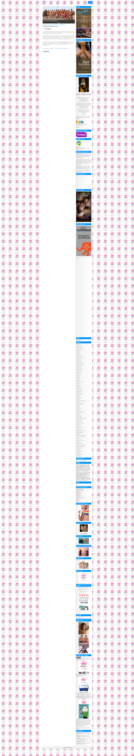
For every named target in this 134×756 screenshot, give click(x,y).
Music (78, 413)
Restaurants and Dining (61, 24)
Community (78, 369)
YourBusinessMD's (79, 676)
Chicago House (78, 493)
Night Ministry (78, 499)
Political (78, 426)
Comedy (78, 367)
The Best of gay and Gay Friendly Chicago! (50, 20)
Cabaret (78, 467)
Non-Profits (53, 24)
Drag (77, 380)
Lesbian (78, 408)
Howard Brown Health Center (80, 497)
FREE (78, 386)
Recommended (79, 432)
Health (78, 396)
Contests (78, 372)
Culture (78, 374)
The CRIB (77, 500)
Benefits (78, 355)
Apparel (78, 350)
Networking (78, 416)
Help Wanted (79, 397)
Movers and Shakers (79, 472)
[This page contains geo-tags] (78, 127)
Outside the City (87, 475)
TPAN (77, 501)
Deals (78, 377)
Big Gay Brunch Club (80, 356)
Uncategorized (79, 451)
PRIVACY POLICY (79, 427)
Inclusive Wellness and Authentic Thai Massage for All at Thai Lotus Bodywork (83, 733)
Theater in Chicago (79, 446)
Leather (78, 405)
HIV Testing (78, 496)
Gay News (77, 494)
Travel (78, 449)
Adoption (78, 344)
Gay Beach (78, 389)
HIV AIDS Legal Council (79, 495)
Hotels (78, 402)
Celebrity (78, 361)
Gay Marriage (79, 391)
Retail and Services (80, 437)
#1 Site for (83, 533)
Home (90, 2)
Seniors (78, 438)
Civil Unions (78, 366)
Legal (77, 407)
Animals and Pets (87, 464)
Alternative (78, 345)
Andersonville (79, 347)
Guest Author (79, 394)
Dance (78, 375)
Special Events (79, 440)
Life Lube (77, 498)
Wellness (78, 454)
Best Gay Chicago (68, 747)
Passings (78, 424)
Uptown (78, 452)
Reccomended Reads (80, 430)
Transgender (79, 448)
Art (79, 465)
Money (78, 410)
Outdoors (56, 24)
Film (77, 383)
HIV (77, 399)
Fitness (78, 385)
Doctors (78, 378)
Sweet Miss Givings (59, 48)
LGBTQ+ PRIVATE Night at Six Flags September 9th (84, 741)
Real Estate (78, 429)
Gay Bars (78, 388)
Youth (86, 480)
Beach (78, 353)
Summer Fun (79, 443)
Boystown (78, 358)
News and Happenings (48, 24)
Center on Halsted (79, 363)
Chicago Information (80, 364)
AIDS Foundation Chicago (80, 489)
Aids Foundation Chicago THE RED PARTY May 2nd (84, 739)
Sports (78, 441)
